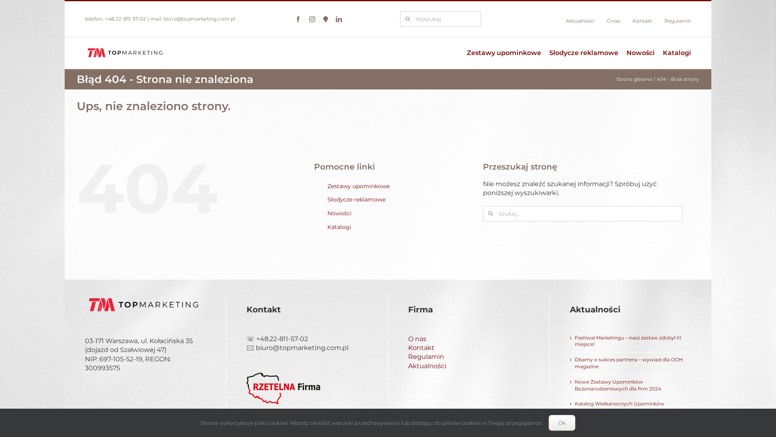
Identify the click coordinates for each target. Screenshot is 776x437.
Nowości (339, 213)
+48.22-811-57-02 (125, 19)
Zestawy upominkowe (358, 186)
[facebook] (298, 19)
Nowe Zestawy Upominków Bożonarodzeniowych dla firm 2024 (618, 385)
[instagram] (312, 19)
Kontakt (421, 348)
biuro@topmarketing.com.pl (200, 19)
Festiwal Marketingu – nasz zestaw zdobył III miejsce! (628, 341)
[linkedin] (339, 19)
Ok (562, 423)
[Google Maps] (325, 19)
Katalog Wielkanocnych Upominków (619, 404)
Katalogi (339, 227)
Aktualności (427, 366)
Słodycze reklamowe (356, 199)
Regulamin (426, 357)
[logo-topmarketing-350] (125, 48)
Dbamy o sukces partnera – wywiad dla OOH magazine (629, 362)
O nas (417, 339)
